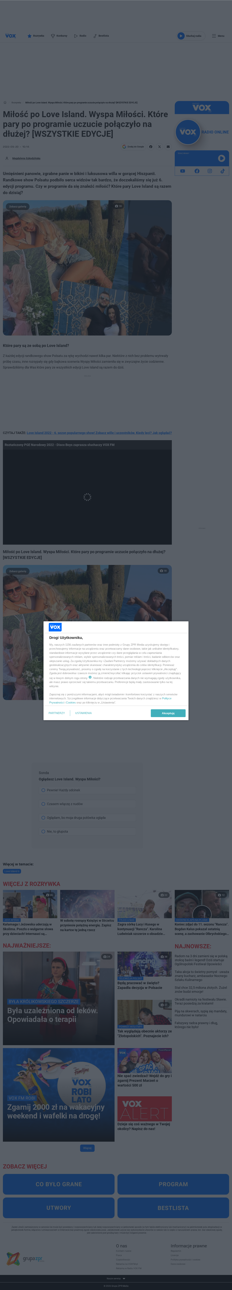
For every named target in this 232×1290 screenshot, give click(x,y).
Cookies (71, 702)
